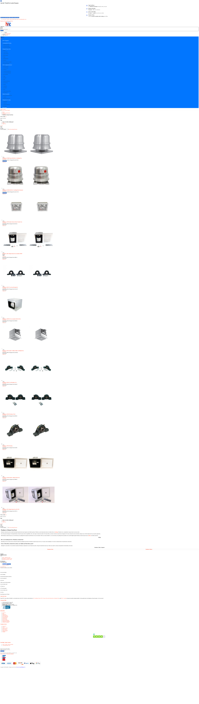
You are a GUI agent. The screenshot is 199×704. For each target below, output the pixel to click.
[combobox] (5, 29)
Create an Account (8, 33)
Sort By (1, 129)
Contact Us (4, 626)
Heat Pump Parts (50, 598)
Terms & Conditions (5, 622)
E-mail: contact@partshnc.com (21, 19)
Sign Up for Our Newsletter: (5, 648)
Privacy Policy (4, 619)
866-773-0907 (5, 644)
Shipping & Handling (6, 621)
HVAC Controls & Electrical (7, 64)
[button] (4, 193)
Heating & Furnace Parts (6, 49)
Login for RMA (5, 628)
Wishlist (3, 631)
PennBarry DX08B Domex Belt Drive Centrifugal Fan (12, 158)
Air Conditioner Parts (36, 598)
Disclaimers (4, 614)
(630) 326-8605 (12, 19)
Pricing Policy (4, 618)
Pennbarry (4, 113)
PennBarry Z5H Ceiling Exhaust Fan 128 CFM (10, 509)
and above (7, 559)
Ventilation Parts (56, 598)
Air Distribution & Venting (6, 43)
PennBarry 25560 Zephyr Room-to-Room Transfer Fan (12, 221)
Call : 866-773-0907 (5, 19)
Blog (3, 613)
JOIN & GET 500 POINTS (5, 17)
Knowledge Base (5, 616)
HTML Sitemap (5, 615)
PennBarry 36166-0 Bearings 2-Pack (8, 414)
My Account (4, 107)
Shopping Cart (4, 630)
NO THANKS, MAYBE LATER (14, 17)
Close (1, 37)
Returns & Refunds (5, 620)
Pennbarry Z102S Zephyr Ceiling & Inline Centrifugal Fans (13, 350)
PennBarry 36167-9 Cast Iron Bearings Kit (10, 287)
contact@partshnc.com (6, 645)
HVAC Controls (63, 598)
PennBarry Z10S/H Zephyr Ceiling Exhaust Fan (11, 477)
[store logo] (8, 26)
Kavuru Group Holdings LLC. (21, 667)
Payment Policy (5, 617)
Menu (1, 38)
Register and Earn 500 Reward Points (6, 21)
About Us (4, 612)
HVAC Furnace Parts (44, 598)
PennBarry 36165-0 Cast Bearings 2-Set (9, 382)
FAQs (3, 627)
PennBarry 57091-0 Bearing (7, 445)
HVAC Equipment (5, 40)
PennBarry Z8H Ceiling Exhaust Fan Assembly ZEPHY (12, 253)
